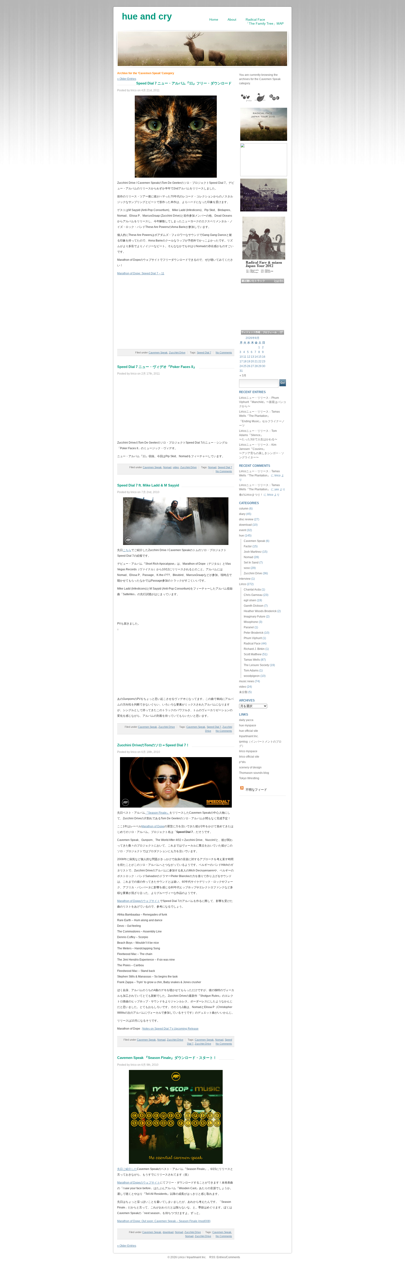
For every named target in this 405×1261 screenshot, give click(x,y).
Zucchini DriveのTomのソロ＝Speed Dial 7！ (153, 745)
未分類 (243, 692)
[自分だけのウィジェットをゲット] (251, 332)
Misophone (251, 622)
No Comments (224, 352)
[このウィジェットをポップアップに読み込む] (281, 332)
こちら (127, 550)
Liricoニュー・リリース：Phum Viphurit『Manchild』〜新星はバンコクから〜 (262, 402)
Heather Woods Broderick (260, 611)
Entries (221, 1257)
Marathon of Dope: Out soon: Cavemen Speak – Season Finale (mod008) (163, 1221)
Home (213, 19)
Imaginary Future (254, 616)
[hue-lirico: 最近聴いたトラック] (262, 281)
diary (242, 514)
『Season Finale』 (157, 812)
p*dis (242, 762)
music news (246, 681)
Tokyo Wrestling (249, 778)
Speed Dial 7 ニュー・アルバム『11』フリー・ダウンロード (184, 83)
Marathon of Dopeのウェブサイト (138, 901)
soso (247, 568)
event (242, 530)
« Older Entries (126, 1245)
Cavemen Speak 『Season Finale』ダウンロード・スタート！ (167, 1058)
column (243, 508)
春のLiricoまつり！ (251, 494)
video (176, 467)
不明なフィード (256, 789)
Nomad (167, 467)
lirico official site (249, 756)
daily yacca (246, 720)
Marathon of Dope (152, 826)
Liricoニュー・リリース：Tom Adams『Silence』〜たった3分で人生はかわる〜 (258, 435)
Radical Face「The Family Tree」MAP (265, 21)
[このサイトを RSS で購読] (242, 789)
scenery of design (250, 767)
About (232, 19)
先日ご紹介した (127, 1169)
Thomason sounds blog (254, 772)
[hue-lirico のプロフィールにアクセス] (269, 332)
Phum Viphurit (253, 638)
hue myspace (247, 725)
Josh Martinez (253, 551)
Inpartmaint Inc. (249, 736)
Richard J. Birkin (254, 649)
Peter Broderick (253, 632)
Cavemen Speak (158, 352)
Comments (233, 1257)
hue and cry (147, 14)
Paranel (249, 627)
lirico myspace (248, 751)
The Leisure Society (256, 665)
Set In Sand (251, 562)
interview (245, 578)
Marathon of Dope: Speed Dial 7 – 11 (140, 273)
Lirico (242, 584)
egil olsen (250, 600)
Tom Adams (251, 670)
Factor (248, 546)
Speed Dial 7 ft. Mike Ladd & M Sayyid (148, 485)
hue (241, 535)
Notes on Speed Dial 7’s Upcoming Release (170, 1028)
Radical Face (252, 643)
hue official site (248, 730)
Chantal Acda (252, 589)
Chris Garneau (253, 595)
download (168, 1232)
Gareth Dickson (253, 605)
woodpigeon (252, 676)
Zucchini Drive (177, 352)
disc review (246, 519)
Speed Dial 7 (204, 352)
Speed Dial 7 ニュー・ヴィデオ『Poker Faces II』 (157, 367)
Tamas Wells (252, 659)
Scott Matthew (253, 654)
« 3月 (243, 375)
